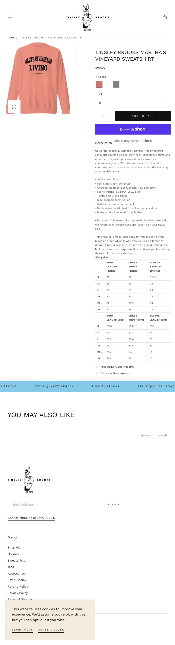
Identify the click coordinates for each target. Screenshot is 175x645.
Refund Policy (18, 586)
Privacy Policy (18, 593)
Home (11, 38)
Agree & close (51, 629)
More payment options (133, 141)
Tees (11, 567)
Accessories (16, 573)
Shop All (14, 547)
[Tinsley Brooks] (29, 480)
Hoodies (13, 554)
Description (103, 143)
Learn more (22, 629)
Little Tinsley (17, 580)
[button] (10, 17)
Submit (113, 504)
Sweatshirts (16, 560)
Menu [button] (12, 537)
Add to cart (143, 115)
